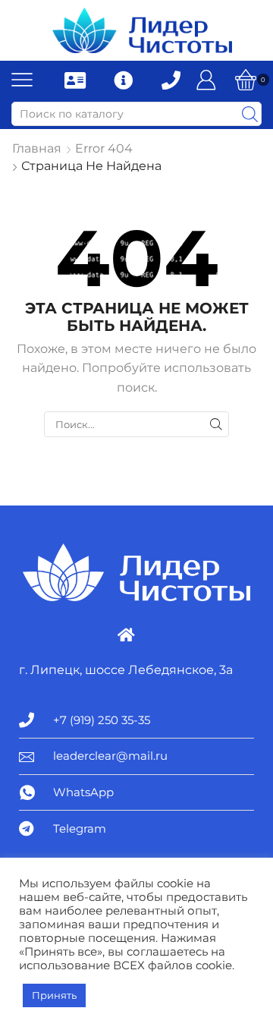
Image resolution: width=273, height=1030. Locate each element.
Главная (36, 148)
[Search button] (249, 113)
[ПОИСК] (216, 424)
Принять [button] (54, 995)
